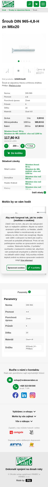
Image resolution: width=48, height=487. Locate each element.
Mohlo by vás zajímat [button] (22, 416)
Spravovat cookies (16, 268)
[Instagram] (32, 395)
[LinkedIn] (24, 395)
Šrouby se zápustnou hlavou (20, 10)
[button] (18, 61)
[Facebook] (15, 395)
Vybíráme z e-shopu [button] (23, 411)
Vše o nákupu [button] (22, 421)
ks (18, 146)
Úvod (4, 10)
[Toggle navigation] (30, 4)
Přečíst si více (15, 85)
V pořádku (35, 268)
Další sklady (37, 192)
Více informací (27, 260)
